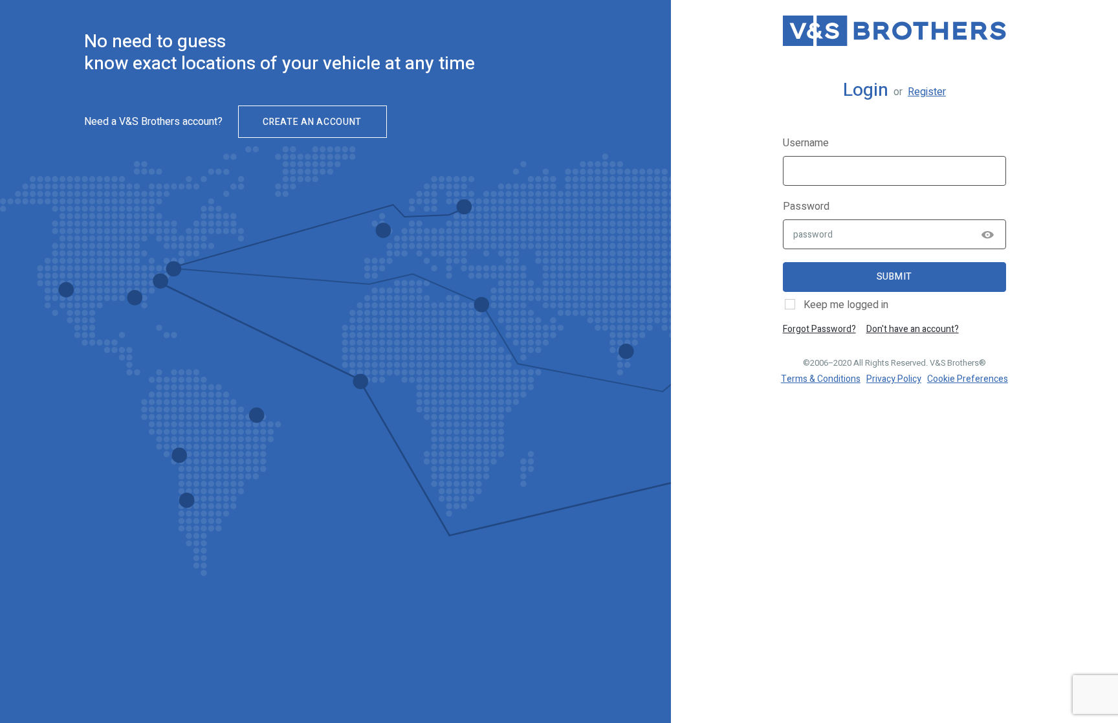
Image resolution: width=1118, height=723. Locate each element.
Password (806, 206)
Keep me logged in (846, 305)
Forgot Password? (819, 329)
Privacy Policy (893, 379)
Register (927, 92)
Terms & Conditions (820, 379)
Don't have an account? (912, 329)
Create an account (312, 122)
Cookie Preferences (967, 379)
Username (806, 143)
